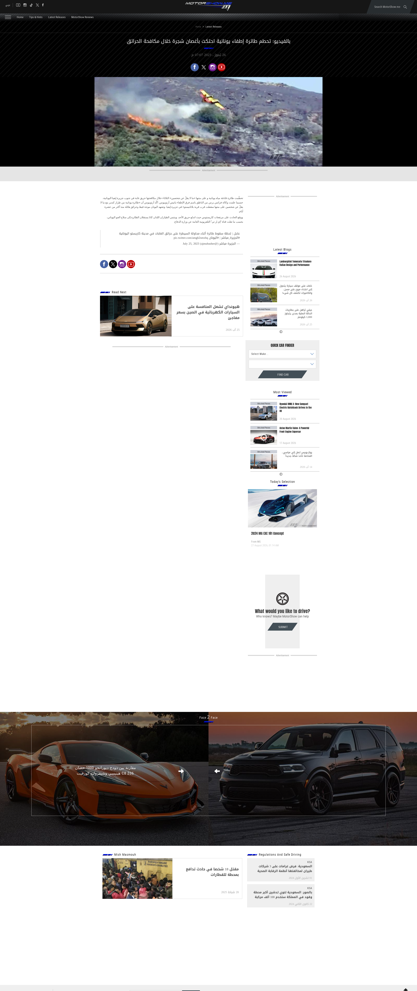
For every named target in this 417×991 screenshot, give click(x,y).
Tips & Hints (36, 17)
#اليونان (214, 238)
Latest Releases (57, 17)
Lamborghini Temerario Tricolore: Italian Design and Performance (296, 263)
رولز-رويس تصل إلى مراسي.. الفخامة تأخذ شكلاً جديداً (297, 454)
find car (269, 374)
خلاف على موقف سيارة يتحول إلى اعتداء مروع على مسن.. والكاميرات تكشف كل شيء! (296, 289)
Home (20, 17)
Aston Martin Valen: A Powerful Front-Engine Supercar (294, 429)
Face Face (208, 717)
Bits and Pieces (264, 261)
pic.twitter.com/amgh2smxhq (191, 238)
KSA (309, 862)
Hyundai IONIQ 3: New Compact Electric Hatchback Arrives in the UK (296, 407)
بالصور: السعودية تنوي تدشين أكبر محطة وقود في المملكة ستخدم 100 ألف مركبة (282, 895)
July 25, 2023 (191, 243)
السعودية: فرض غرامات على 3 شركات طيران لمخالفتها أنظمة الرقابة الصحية (284, 869)
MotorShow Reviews (82, 17)
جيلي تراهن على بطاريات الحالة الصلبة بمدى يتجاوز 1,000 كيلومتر (298, 313)
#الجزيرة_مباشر (230, 238)
